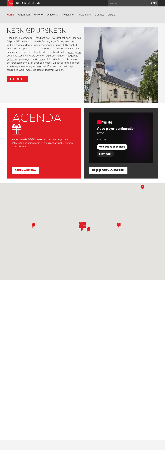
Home (10, 14)
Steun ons (85, 14)
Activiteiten (69, 14)
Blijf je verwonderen (108, 170)
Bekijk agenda (25, 170)
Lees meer (17, 79)
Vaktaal (112, 14)
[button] (88, 230)
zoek (154, 3)
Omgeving (52, 14)
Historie (38, 14)
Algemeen (24, 14)
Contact (99, 14)
